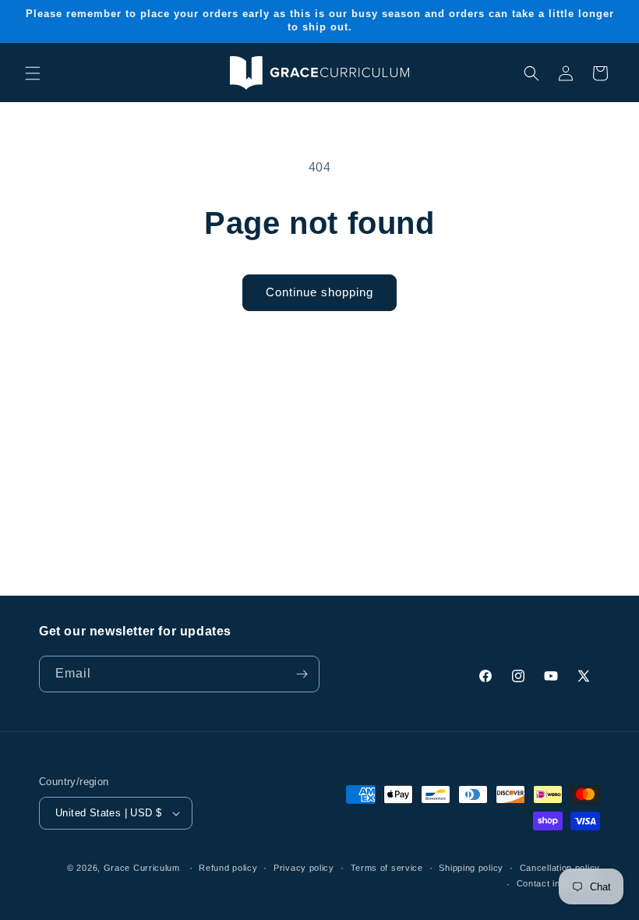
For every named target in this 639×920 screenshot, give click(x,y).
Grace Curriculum (142, 867)
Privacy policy (304, 867)
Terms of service (387, 867)
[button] (33, 73)
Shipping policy (471, 867)
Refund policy (228, 867)
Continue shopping (319, 292)
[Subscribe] (301, 674)
